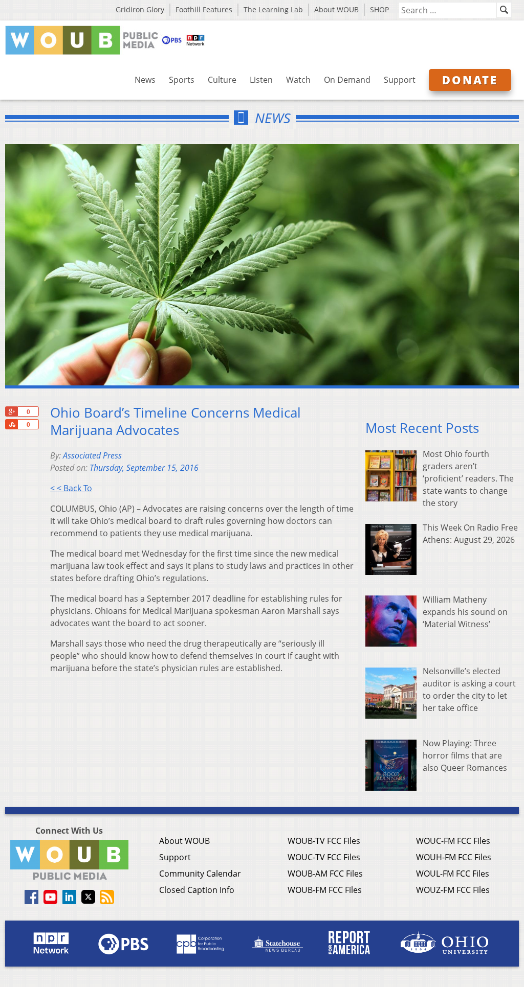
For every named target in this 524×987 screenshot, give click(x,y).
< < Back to (71, 488)
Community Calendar (200, 873)
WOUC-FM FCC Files (453, 840)
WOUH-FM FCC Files (453, 857)
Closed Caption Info (196, 890)
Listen (261, 79)
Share (11, 424)
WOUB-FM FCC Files (325, 890)
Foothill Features (204, 9)
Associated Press (92, 455)
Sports (181, 79)
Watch (298, 79)
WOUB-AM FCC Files (325, 873)
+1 (11, 411)
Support (400, 79)
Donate (470, 79)
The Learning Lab (273, 9)
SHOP (379, 9)
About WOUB (336, 9)
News (145, 79)
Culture (222, 79)
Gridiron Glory (140, 9)
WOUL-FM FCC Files (452, 873)
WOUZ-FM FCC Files (453, 890)
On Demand (347, 79)
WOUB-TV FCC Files (324, 840)
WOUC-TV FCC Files (324, 857)
